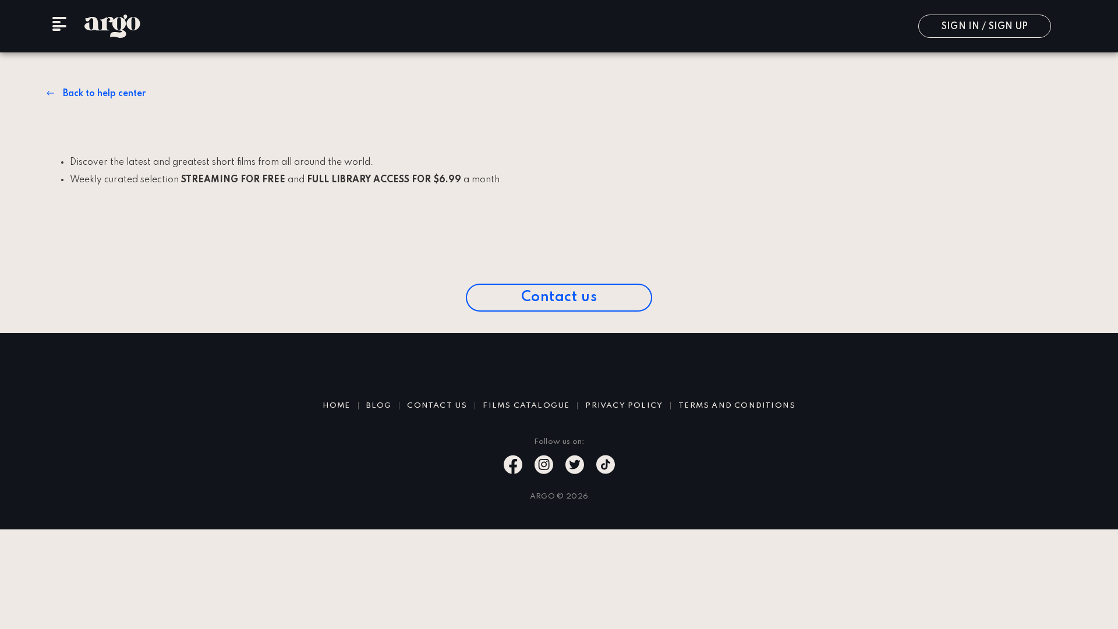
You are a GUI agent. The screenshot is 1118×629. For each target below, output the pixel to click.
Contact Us (437, 405)
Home (337, 405)
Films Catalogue (526, 405)
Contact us (559, 297)
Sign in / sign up (985, 26)
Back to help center (104, 93)
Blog (379, 405)
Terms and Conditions (736, 405)
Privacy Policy (624, 405)
